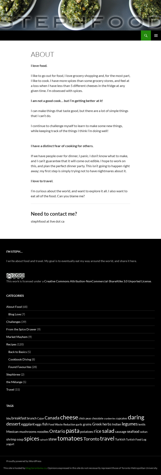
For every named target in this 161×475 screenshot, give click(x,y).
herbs (107, 424)
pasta (72, 430)
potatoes (86, 431)
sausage (120, 431)
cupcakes (121, 418)
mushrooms (27, 431)
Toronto (91, 439)
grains (87, 424)
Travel (10, 389)
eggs (38, 424)
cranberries (110, 418)
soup (20, 439)
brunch (31, 418)
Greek (97, 424)
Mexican (12, 431)
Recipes (11, 344)
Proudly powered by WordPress (23, 461)
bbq (8, 418)
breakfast (18, 418)
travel (107, 438)
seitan (143, 431)
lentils (141, 424)
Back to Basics (17, 352)
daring (136, 417)
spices (31, 438)
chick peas (85, 418)
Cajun (40, 418)
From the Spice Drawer (21, 329)
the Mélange (14, 382)
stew (52, 439)
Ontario (57, 431)
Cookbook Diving (19, 359)
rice (97, 431)
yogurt (10, 444)
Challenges (13, 321)
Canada (52, 417)
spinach (44, 439)
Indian (116, 424)
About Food (14, 306)
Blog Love (14, 314)
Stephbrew (13, 374)
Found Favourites (19, 367)
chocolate (97, 418)
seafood (133, 431)
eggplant (28, 424)
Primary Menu (156, 36)
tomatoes (70, 438)
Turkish (120, 439)
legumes (130, 423)
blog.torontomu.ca (36, 468)
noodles (43, 431)
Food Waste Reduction (61, 424)
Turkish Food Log (136, 439)
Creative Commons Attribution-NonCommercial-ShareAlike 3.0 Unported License (97, 281)
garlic (79, 424)
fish (45, 424)
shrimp (11, 439)
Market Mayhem (17, 337)
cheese (69, 417)
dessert (13, 423)
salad (108, 431)
